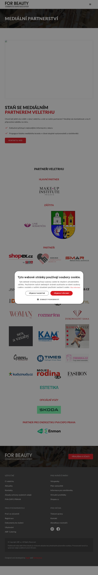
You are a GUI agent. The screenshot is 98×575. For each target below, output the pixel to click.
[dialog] (49, 287)
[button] (49, 299)
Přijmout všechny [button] (61, 293)
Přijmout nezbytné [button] (37, 293)
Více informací (75, 287)
